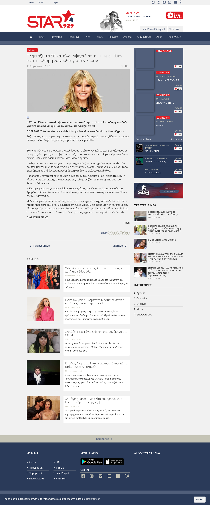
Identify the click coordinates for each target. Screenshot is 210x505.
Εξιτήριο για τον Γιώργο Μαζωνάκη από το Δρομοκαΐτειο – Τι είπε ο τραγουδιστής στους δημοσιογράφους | (165, 271)
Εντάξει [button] (200, 499)
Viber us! (174, 29)
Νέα (88, 36)
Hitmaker (113, 36)
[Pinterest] (127, 233)
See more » (176, 138)
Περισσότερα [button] (93, 499)
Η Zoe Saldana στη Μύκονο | (163, 239)
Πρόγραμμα (56, 36)
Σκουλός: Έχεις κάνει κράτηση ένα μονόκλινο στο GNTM (96, 333)
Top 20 (99, 36)
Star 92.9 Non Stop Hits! (138, 16)
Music (140, 309)
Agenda (127, 36)
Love (179, 66)
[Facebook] (110, 233)
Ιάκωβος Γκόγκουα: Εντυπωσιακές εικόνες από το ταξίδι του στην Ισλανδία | (96, 365)
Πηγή (126, 222)
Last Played (53, 2)
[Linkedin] (123, 233)
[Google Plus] (119, 233)
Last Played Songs (152, 29)
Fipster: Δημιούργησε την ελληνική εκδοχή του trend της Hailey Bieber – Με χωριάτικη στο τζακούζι (165, 256)
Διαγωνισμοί (144, 36)
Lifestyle (141, 303)
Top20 (41, 2)
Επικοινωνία (174, 36)
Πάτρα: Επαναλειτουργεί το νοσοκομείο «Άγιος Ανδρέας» (163, 213)
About (41, 36)
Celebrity (32, 49)
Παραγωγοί (74, 36)
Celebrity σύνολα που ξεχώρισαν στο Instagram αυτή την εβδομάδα (94, 269)
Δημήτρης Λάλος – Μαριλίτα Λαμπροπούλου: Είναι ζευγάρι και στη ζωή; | (93, 400)
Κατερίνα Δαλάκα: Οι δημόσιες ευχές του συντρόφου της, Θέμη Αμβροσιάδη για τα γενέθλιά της (164, 228)
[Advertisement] (158, 342)
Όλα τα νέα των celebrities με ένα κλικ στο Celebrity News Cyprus (82, 131)
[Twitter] (114, 233)
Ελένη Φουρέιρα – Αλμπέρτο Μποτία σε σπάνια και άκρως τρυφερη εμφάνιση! (94, 301)
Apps (159, 36)
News (31, 2)
